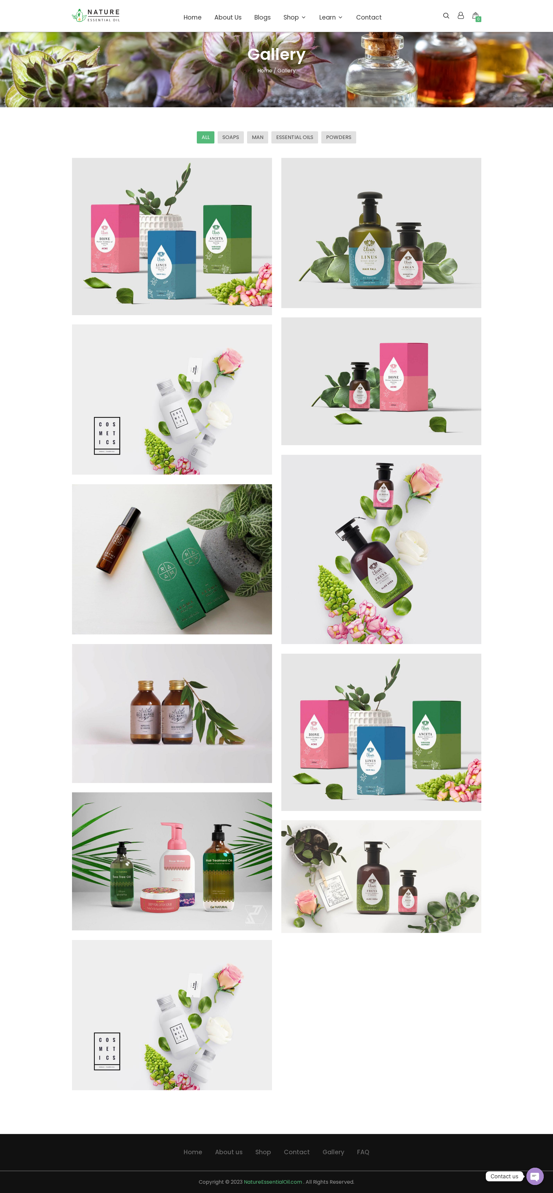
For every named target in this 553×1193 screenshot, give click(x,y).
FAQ (363, 1152)
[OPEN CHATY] (535, 1176)
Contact (297, 1152)
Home (264, 70)
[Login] (461, 16)
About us (229, 1152)
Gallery (333, 1152)
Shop (263, 1152)
